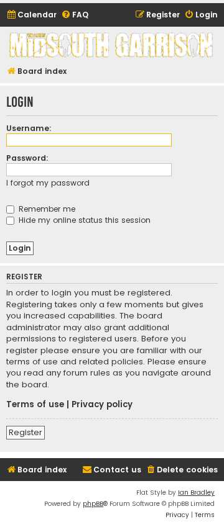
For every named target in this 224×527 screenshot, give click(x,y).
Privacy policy (102, 404)
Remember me (45, 209)
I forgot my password (48, 182)
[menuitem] (31, 15)
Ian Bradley (196, 492)
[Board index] (112, 45)
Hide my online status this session (83, 220)
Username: (29, 128)
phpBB (93, 503)
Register (25, 432)
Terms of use (35, 404)
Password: (27, 158)
